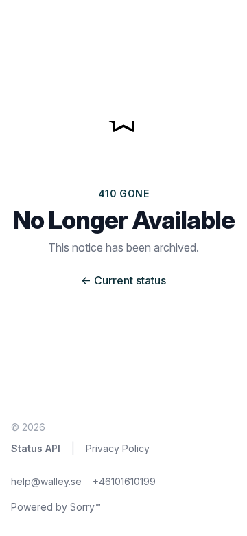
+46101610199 (124, 481)
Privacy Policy (118, 448)
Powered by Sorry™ (56, 507)
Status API (35, 448)
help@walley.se (46, 481)
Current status (123, 280)
